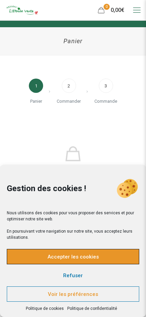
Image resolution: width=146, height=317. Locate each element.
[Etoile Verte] (22, 10)
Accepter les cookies (73, 257)
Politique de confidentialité (92, 308)
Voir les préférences (73, 294)
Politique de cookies (45, 308)
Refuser (73, 275)
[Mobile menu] (137, 10)
